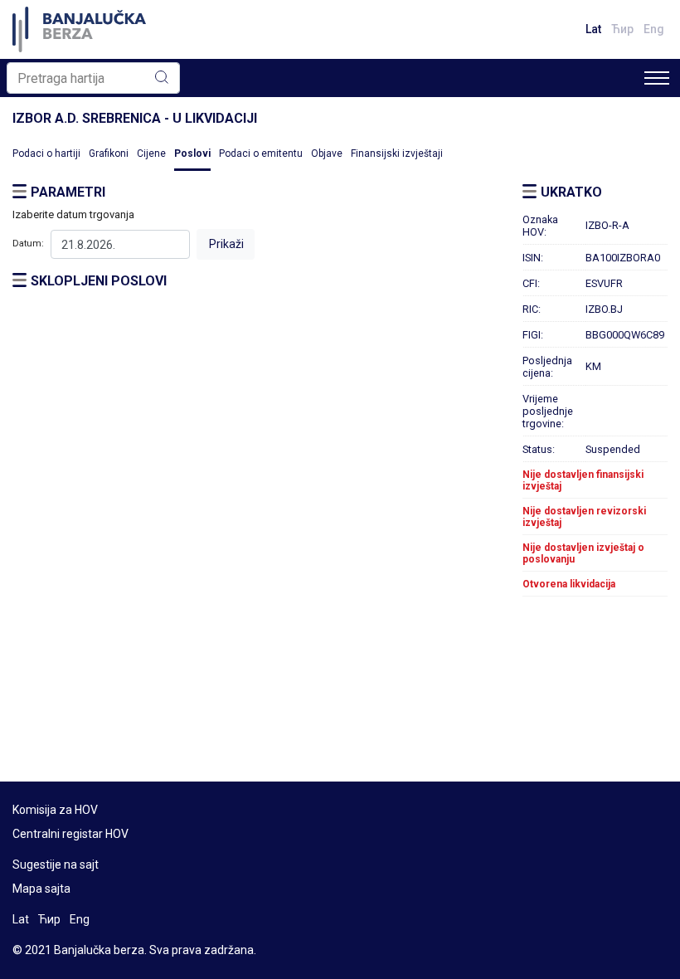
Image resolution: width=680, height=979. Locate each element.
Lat (593, 29)
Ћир (622, 29)
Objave (326, 153)
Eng (654, 29)
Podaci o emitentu (261, 153)
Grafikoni (109, 153)
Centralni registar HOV (70, 833)
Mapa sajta (41, 888)
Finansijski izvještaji (397, 153)
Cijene (151, 153)
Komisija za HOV (55, 809)
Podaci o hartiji (46, 153)
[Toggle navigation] (657, 78)
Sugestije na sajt (55, 864)
